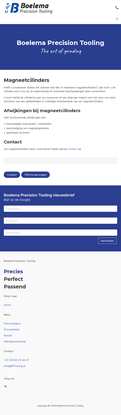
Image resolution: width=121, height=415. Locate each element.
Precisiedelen (12, 329)
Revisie (8, 335)
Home (7, 304)
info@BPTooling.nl (14, 366)
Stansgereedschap (15, 341)
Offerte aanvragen (35, 174)
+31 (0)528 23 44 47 (16, 360)
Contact (12, 174)
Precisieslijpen (12, 323)
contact (72, 148)
